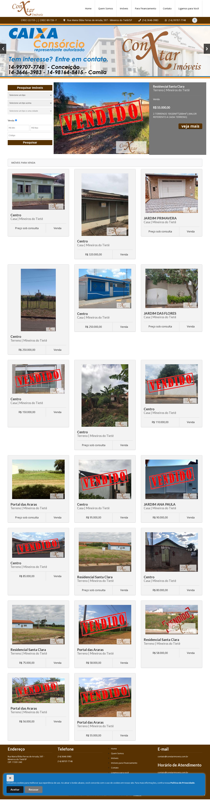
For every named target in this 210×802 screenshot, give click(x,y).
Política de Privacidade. (182, 782)
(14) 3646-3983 (150, 20)
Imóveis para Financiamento (124, 763)
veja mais (190, 126)
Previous (3, 49)
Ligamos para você (120, 772)
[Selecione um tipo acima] (30, 104)
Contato (167, 8)
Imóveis (124, 8)
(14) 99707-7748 (177, 20)
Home (88, 8)
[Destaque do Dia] (101, 118)
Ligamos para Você (188, 8)
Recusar (34, 789)
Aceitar (15, 789)
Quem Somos (105, 8)
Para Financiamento (145, 8)
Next (207, 49)
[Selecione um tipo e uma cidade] (30, 112)
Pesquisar (30, 142)
